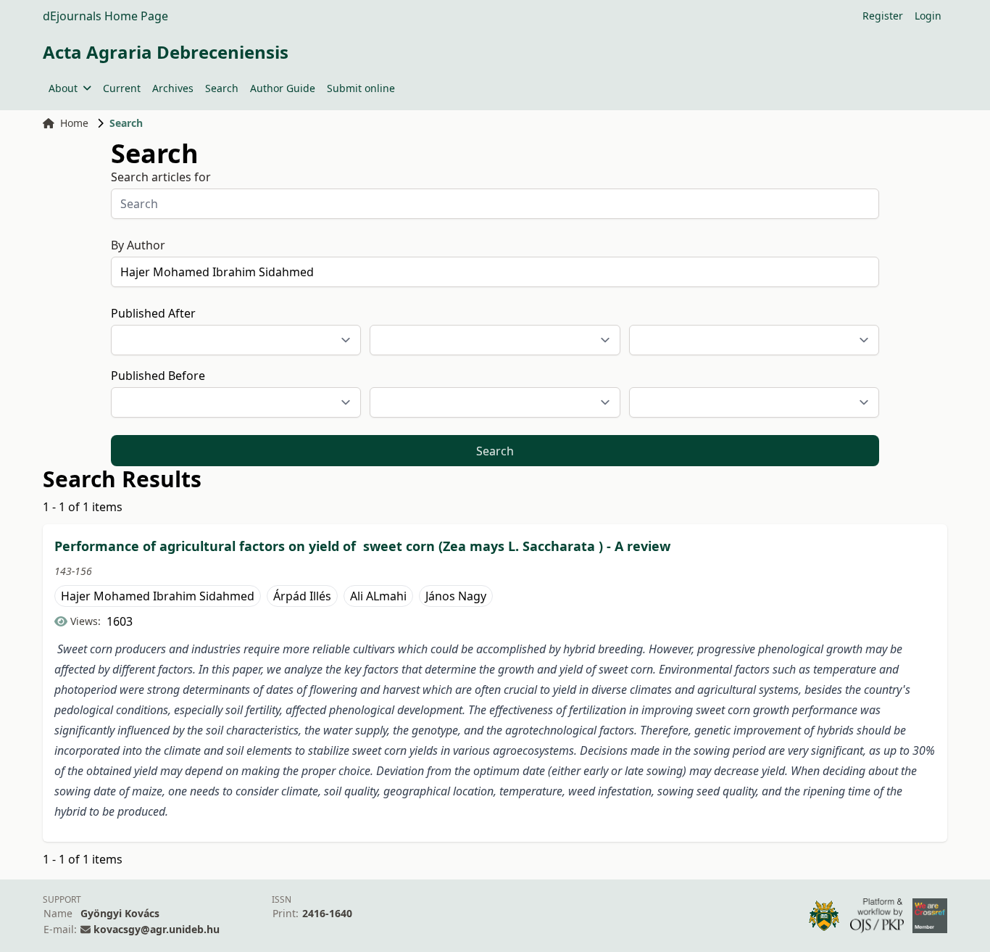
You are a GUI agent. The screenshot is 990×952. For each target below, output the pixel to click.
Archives (173, 88)
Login (928, 15)
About (63, 88)
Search (221, 88)
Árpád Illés (302, 596)
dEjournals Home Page (105, 16)
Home (74, 123)
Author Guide (282, 88)
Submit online (361, 88)
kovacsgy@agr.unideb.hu (156, 929)
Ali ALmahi (378, 596)
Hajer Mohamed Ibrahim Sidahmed (157, 596)
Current (122, 88)
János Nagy (455, 596)
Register (882, 15)
